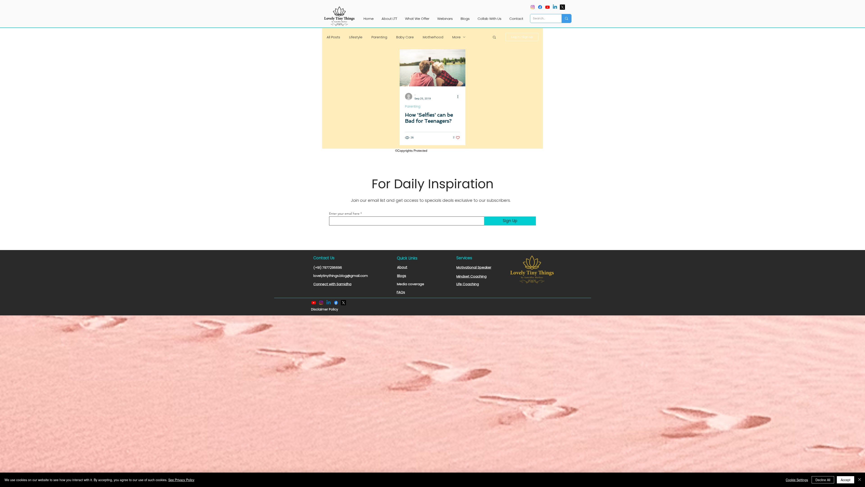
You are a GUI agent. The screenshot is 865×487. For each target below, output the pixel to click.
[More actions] (459, 96)
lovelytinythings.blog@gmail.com (340, 275)
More (456, 37)
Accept (845, 480)
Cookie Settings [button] (797, 480)
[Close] (859, 479)
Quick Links (407, 258)
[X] (562, 7)
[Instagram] (532, 7)
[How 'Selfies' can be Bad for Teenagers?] (432, 67)
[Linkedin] (555, 7)
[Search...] (566, 18)
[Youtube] (547, 7)
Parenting (379, 37)
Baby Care (405, 37)
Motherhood (433, 37)
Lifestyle (355, 37)
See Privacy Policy (181, 480)
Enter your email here (344, 213)
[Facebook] (540, 7)
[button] (494, 37)
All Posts (333, 37)
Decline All (822, 480)
